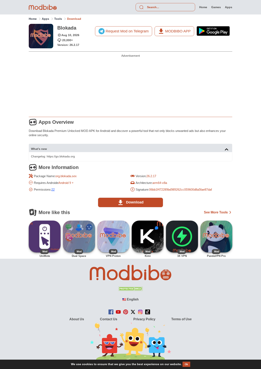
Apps (45, 18)
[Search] (141, 7)
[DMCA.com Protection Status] (130, 290)
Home (33, 18)
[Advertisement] (130, 85)
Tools (58, 18)
